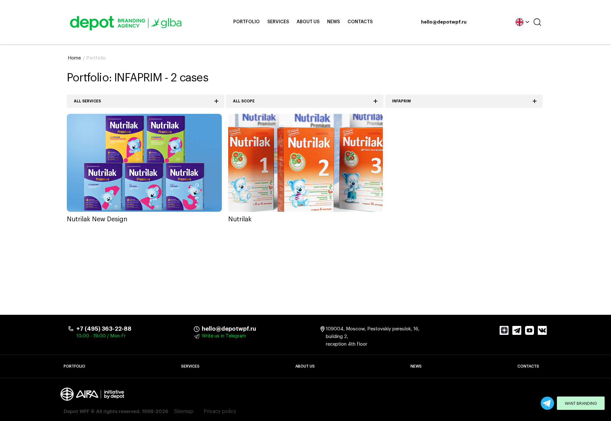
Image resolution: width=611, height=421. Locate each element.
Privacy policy (220, 411)
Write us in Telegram (224, 336)
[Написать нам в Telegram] (547, 403)
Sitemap (183, 411)
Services (278, 22)
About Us (308, 22)
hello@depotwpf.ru (444, 22)
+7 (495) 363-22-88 (103, 329)
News (333, 22)
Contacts (360, 22)
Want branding (581, 403)
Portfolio (246, 22)
